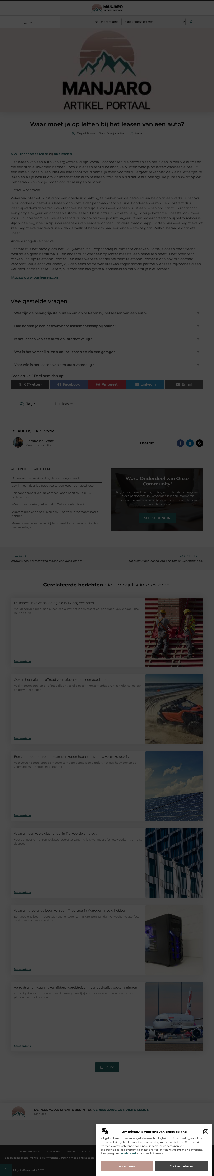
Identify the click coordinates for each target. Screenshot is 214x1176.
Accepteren (127, 1166)
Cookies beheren (181, 1166)
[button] (206, 1132)
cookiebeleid (128, 1153)
